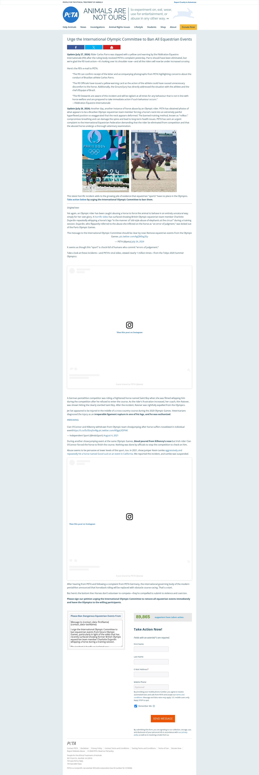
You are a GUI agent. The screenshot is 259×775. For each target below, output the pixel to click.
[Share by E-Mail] (111, 47)
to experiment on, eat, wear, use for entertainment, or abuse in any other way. (151, 14)
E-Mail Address (140, 669)
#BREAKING (73, 419)
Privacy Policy (96, 748)
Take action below (77, 199)
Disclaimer (84, 748)
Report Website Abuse (76, 751)
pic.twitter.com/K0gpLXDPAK (113, 430)
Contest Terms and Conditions (117, 748)
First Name (139, 644)
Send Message (163, 718)
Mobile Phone (140, 682)
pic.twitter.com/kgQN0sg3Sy (133, 236)
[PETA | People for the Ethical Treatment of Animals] (71, 14)
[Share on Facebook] (75, 47)
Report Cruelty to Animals (184, 2)
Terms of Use (163, 748)
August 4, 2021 (111, 435)
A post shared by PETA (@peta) (129, 384)
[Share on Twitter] (93, 47)
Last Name (138, 656)
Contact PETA (72, 748)
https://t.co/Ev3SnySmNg (85, 430)
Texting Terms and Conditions (144, 748)
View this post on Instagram (129, 332)
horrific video (101, 216)
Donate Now (176, 748)
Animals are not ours (105, 14)
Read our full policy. (106, 751)
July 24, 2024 (138, 241)
